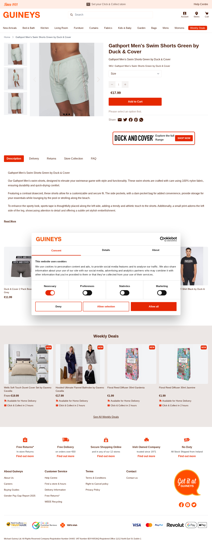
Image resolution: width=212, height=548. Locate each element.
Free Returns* (52, 495)
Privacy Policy (93, 489)
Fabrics (108, 27)
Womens (179, 27)
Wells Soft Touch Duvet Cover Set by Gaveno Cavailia (27, 389)
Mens (166, 27)
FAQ (93, 158)
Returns (51, 158)
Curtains (93, 27)
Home (7, 37)
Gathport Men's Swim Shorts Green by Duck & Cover (43, 37)
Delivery (34, 158)
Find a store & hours (55, 483)
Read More (10, 221)
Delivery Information (55, 489)
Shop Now (184, 138)
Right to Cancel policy (97, 483)
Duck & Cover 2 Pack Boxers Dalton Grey (23, 291)
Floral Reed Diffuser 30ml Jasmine (177, 387)
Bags (154, 27)
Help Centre (201, 4)
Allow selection (106, 306)
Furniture (78, 27)
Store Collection (73, 158)
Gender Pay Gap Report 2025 (19, 495)
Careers (8, 483)
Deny (58, 306)
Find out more (25, 456)
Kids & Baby (125, 27)
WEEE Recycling (53, 501)
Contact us (132, 477)
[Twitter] (193, 504)
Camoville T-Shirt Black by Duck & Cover (187, 291)
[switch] (87, 292)
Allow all (154, 306)
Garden (141, 27)
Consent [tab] (56, 250)
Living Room (61, 27)
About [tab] (155, 250)
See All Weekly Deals (106, 417)
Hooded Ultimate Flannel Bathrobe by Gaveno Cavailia (80, 389)
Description (14, 158)
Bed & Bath (29, 27)
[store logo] (21, 15)
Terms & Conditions (96, 477)
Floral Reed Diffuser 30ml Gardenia (126, 387)
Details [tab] (106, 250)
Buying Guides (11, 489)
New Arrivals (10, 27)
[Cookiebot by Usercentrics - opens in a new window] (162, 239)
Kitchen (45, 27)
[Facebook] (181, 504)
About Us (9, 477)
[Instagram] (187, 504)
